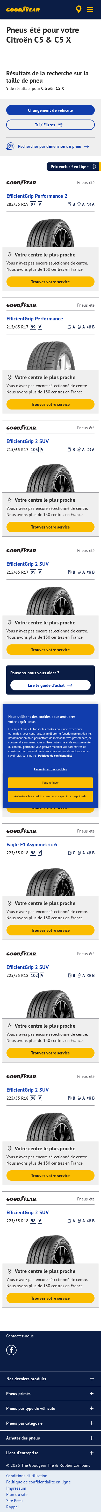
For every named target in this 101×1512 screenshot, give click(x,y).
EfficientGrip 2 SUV (27, 441)
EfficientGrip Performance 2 (36, 196)
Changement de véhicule (50, 110)
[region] (51, 756)
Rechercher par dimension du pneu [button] (49, 146)
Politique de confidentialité (55, 755)
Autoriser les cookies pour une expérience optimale (50, 796)
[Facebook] (11, 1350)
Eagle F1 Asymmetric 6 (31, 844)
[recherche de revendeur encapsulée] (78, 9)
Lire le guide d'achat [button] (46, 685)
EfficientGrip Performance (34, 318)
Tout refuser (50, 782)
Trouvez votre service (50, 281)
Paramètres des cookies (50, 769)
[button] (90, 9)
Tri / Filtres (45, 124)
